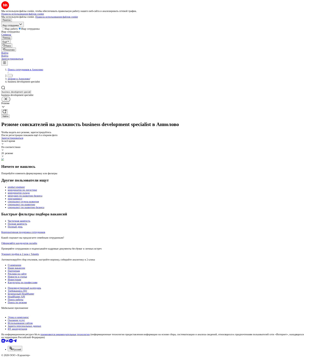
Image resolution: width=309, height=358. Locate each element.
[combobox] (16, 92)
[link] (6, 46)
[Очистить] (5, 99)
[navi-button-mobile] (4, 63)
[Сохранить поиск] (4, 112)
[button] (4, 53)
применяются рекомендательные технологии (65, 334)
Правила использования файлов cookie (56, 16)
